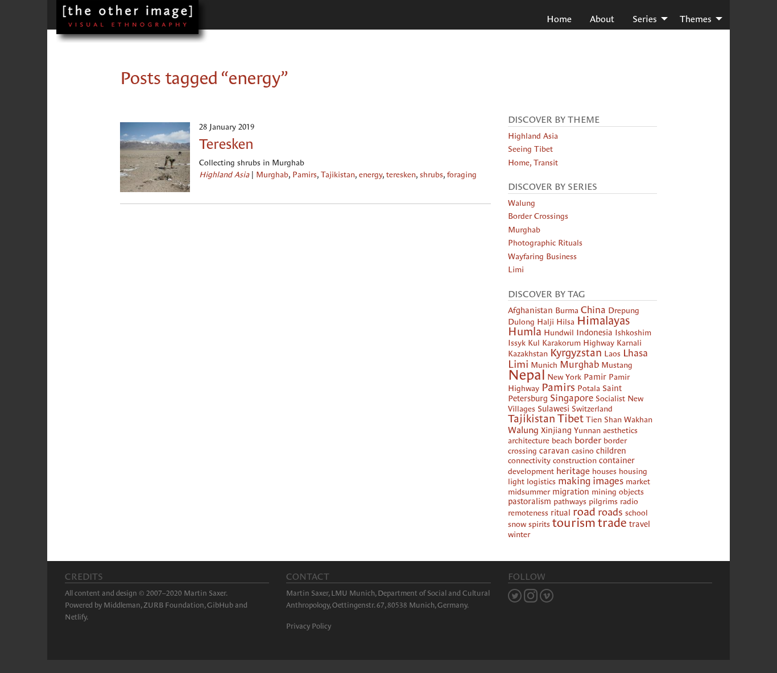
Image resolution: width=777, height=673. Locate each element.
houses (604, 471)
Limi (516, 269)
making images (590, 481)
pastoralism (529, 501)
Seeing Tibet (530, 148)
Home (559, 19)
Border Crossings (538, 216)
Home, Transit (533, 162)
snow (517, 524)
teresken (401, 174)
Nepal (526, 375)
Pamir (595, 376)
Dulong (521, 321)
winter (519, 534)
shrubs (431, 174)
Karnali (629, 342)
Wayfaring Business (542, 256)
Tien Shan (604, 419)
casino (583, 450)
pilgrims (603, 501)
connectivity (529, 460)
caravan (554, 450)
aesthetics (620, 430)
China (593, 310)
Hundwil (559, 332)
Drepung (623, 310)
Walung (521, 202)
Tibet (570, 418)
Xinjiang (556, 430)
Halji (545, 321)
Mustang (617, 364)
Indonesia (594, 332)
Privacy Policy (308, 626)
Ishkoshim (633, 332)
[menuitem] (559, 18)
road (584, 511)
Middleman (122, 605)
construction (575, 460)
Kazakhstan (528, 353)
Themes (696, 19)
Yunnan (587, 430)
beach (562, 440)
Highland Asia (224, 174)
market (638, 481)
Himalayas (603, 320)
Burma (566, 310)
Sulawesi (553, 408)
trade (612, 523)
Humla (525, 331)
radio (629, 501)
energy (370, 174)
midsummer (529, 491)
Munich (544, 364)
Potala (588, 388)
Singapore (571, 398)
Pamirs (304, 174)
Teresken (226, 144)
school (636, 512)
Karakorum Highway (578, 342)
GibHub (220, 605)
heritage (573, 471)
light (516, 481)
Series (645, 19)
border (588, 440)
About (602, 19)
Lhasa (635, 353)
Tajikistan (338, 174)
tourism (574, 523)
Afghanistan (530, 310)
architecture (528, 440)
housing (633, 471)
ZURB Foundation (173, 605)
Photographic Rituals (545, 242)
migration (570, 491)
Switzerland (592, 408)
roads (610, 512)
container (617, 460)
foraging (462, 174)
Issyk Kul (524, 342)
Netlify (75, 617)
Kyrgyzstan (576, 353)
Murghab (272, 174)
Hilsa (565, 321)
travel (639, 524)
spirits (539, 524)
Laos (612, 353)
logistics (541, 481)
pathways (569, 501)
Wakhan (638, 419)
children (611, 450)
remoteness (528, 512)
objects (631, 491)
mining (604, 491)
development (531, 471)
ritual (561, 512)
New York (564, 376)
